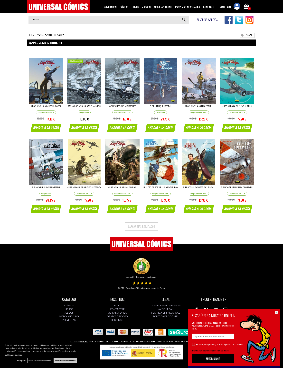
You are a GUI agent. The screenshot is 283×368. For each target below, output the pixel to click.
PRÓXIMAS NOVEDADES (187, 7)
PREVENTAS (69, 319)
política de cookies (13, 355)
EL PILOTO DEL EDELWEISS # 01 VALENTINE (237, 187)
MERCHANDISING (163, 7)
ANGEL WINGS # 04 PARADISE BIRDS (237, 106)
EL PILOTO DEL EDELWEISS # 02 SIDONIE (198, 187)
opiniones (142, 288)
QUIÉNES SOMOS (117, 312)
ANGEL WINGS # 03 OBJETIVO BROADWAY (84, 187)
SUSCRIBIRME (213, 359)
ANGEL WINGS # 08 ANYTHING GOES (46, 106)
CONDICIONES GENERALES (166, 305)
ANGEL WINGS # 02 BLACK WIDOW (122, 187)
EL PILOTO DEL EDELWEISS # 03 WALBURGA (160, 187)
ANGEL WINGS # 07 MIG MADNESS (122, 106)
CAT (229, 7)
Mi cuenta (237, 7)
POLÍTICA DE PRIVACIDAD (165, 312)
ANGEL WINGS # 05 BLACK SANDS (198, 106)
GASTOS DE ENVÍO (117, 316)
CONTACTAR (117, 309)
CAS (222, 7)
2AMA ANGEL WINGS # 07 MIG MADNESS (84, 106)
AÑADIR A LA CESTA (46, 127)
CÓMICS (124, 7)
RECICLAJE (117, 319)
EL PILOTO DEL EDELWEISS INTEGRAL (46, 187)
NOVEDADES (110, 7)
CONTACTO (208, 7)
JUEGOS (146, 7)
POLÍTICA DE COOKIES (166, 316)
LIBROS (135, 7)
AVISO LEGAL (165, 309)
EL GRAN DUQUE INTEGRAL (160, 106)
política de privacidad (234, 344)
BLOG (117, 305)
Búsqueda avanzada (207, 20)
